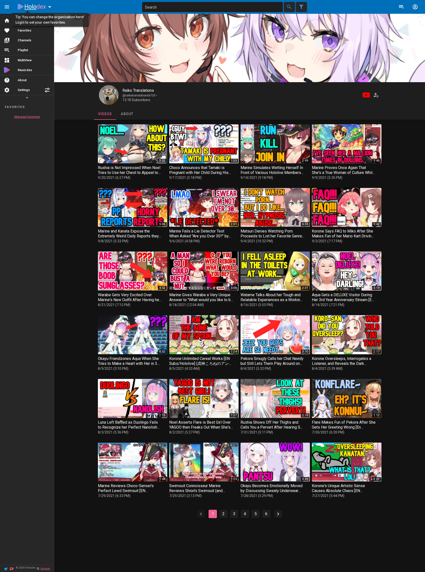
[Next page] (278, 514)
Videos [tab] (105, 114)
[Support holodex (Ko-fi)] (12, 568)
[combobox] (212, 7)
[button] (47, 90)
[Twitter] (6, 568)
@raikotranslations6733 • (139, 95)
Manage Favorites (27, 117)
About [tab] (127, 114)
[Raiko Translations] (109, 95)
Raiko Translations (138, 90)
